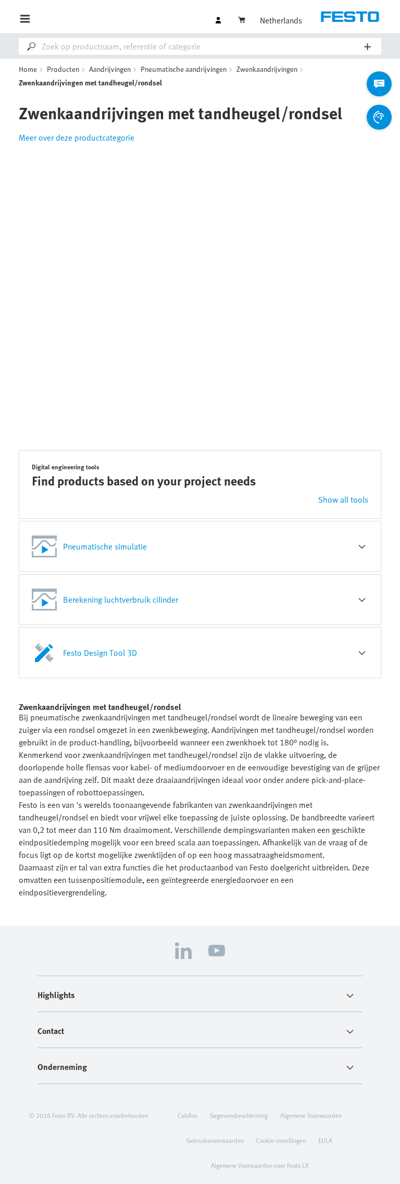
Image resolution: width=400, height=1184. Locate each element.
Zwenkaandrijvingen (266, 69)
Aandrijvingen (110, 69)
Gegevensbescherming (239, 1115)
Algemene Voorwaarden (311, 1115)
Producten (63, 69)
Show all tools (343, 499)
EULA (325, 1140)
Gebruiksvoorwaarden (215, 1140)
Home (28, 69)
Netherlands (281, 20)
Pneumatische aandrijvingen (184, 69)
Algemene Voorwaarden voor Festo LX (259, 1165)
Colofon (187, 1115)
